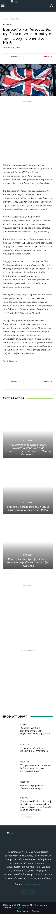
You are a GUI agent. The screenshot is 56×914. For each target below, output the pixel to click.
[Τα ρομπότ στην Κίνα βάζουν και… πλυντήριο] (10, 747)
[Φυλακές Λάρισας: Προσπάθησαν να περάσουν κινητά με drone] (10, 729)
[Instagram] (32, 892)
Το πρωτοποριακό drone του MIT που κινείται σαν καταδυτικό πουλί (35, 768)
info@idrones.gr (33, 884)
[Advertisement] (28, 131)
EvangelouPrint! (20, 907)
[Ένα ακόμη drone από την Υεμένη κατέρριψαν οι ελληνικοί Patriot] (28, 486)
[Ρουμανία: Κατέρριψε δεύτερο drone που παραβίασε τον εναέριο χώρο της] (28, 542)
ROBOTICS (24, 744)
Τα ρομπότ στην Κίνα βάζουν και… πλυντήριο (34, 749)
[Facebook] (24, 892)
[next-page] (10, 575)
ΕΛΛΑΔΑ (23, 724)
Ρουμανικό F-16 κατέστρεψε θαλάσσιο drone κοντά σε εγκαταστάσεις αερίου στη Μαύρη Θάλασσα (28, 449)
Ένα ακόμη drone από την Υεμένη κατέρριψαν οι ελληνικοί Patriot (28, 508)
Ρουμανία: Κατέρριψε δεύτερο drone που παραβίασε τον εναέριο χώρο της (28, 562)
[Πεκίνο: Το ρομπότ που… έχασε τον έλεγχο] (10, 785)
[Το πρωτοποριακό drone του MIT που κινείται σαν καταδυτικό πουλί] (10, 766)
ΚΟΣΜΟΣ (15, 18)
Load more (27, 816)
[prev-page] (5, 575)
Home (5, 18)
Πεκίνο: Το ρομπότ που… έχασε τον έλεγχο (34, 787)
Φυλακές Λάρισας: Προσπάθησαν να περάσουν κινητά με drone (35, 730)
